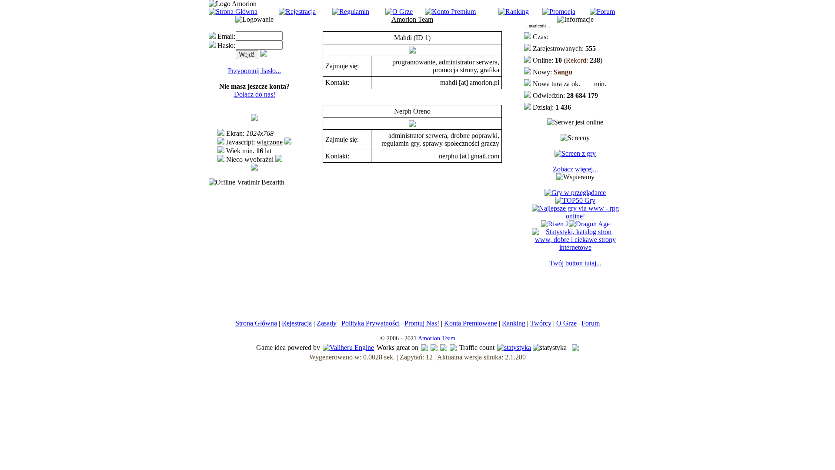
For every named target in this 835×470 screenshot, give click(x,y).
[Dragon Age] (589, 224)
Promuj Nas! (421, 323)
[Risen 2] (555, 224)
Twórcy (540, 323)
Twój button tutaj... (575, 263)
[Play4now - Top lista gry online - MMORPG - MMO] (575, 192)
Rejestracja (297, 323)
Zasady (327, 323)
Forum (590, 323)
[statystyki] (514, 347)
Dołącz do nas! (254, 94)
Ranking (513, 323)
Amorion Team (436, 338)
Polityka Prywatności (370, 323)
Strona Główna (256, 323)
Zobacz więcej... (575, 169)
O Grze (566, 323)
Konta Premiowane (470, 323)
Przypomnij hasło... (254, 70)
